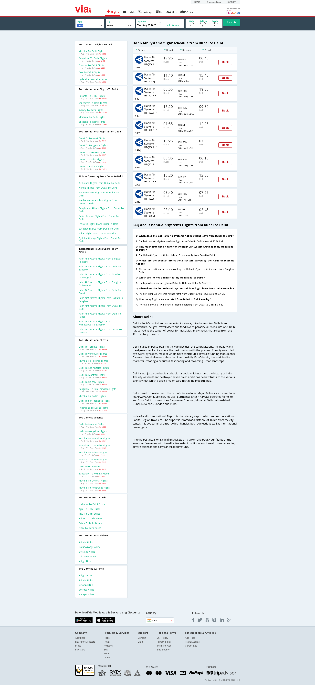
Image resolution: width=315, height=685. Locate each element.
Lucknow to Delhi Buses (92, 504)
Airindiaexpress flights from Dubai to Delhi (99, 194)
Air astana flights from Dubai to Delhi (99, 183)
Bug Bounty (163, 649)
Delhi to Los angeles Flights (94, 367)
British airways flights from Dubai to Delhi (99, 217)
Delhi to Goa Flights (89, 466)
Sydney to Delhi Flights (91, 109)
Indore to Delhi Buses (90, 518)
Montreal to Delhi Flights (92, 117)
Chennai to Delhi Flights (91, 65)
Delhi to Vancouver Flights (93, 353)
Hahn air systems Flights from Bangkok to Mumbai (100, 284)
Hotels (107, 641)
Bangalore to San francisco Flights (97, 388)
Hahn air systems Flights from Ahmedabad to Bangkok (95, 323)
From (79, 21)
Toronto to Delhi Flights (92, 95)
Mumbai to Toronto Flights (93, 360)
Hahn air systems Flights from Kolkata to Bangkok (101, 299)
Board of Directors (85, 641)
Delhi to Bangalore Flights (93, 431)
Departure (141, 21)
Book (225, 62)
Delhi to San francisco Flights (95, 400)
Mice (106, 653)
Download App (214, 2)
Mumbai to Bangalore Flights (94, 438)
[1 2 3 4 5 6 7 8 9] (191, 26)
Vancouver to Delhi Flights (93, 102)
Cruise (107, 657)
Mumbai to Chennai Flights (93, 480)
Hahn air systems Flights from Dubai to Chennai (100, 331)
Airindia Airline (86, 542)
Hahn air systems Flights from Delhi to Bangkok (100, 268)
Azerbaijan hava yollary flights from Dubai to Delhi (98, 202)
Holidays (108, 645)
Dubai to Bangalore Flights (93, 145)
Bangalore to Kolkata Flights (94, 473)
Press (78, 645)
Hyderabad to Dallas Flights (93, 407)
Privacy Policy (164, 641)
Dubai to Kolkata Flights (92, 166)
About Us (80, 637)
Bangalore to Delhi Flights (93, 58)
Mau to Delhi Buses (89, 513)
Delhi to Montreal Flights (92, 374)
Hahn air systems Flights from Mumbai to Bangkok (100, 276)
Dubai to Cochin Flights (91, 159)
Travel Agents (192, 641)
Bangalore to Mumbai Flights (94, 445)
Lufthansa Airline (87, 556)
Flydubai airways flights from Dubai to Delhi (100, 240)
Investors (80, 649)
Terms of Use (164, 645)
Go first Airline (86, 589)
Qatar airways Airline (90, 546)
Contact (142, 637)
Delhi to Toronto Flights (92, 346)
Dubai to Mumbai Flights (92, 138)
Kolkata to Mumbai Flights (93, 459)
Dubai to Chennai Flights (92, 152)
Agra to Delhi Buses (89, 508)
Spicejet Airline (86, 594)
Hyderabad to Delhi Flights (93, 79)
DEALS (197, 2)
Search (231, 22)
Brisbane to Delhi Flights (92, 121)
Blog (140, 641)
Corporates (191, 645)
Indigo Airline (85, 561)
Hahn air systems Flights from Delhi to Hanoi (100, 315)
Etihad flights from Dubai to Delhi (97, 233)
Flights (107, 637)
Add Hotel (190, 637)
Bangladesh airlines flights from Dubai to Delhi (101, 210)
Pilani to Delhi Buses (90, 527)
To (108, 21)
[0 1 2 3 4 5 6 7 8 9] (203, 26)
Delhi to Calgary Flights (91, 381)
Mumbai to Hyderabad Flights (95, 487)
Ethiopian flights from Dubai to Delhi (99, 228)
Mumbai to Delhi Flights (92, 51)
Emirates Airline (87, 551)
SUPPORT (232, 2)
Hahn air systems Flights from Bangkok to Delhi (100, 260)
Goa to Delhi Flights (89, 72)
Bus (106, 649)
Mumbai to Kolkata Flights (93, 452)
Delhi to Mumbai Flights (92, 424)
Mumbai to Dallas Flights (92, 396)
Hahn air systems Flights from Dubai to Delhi (100, 307)
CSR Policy (162, 637)
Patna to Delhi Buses (90, 523)
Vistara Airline (86, 584)
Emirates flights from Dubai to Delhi (98, 223)
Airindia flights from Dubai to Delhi (98, 187)
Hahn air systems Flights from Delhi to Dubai (100, 291)
